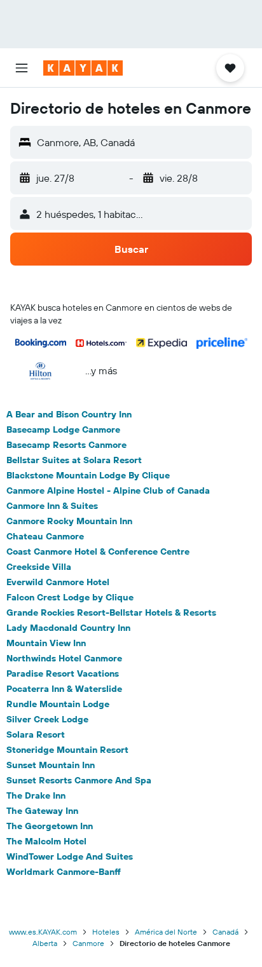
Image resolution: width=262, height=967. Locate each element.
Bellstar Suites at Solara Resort (74, 460)
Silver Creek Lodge (47, 719)
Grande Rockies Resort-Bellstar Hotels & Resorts (111, 612)
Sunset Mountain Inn (50, 765)
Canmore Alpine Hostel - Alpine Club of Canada (108, 490)
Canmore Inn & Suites (52, 505)
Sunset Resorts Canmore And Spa (78, 780)
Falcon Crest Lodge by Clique (70, 597)
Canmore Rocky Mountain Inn (69, 521)
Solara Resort (35, 734)
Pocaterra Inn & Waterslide (64, 688)
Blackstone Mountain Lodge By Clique (88, 475)
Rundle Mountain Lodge (57, 704)
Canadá (225, 932)
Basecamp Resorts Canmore (66, 444)
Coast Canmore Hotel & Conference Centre (98, 551)
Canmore (88, 943)
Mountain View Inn (46, 643)
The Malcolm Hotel (46, 841)
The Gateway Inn (42, 810)
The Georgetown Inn (49, 826)
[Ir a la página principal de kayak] (83, 68)
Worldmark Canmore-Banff (63, 871)
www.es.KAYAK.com (43, 932)
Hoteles (106, 932)
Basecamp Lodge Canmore (63, 429)
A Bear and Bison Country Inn (69, 414)
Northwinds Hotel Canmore (64, 658)
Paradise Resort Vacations (62, 673)
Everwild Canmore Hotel (57, 582)
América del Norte (166, 932)
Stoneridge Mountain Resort (67, 749)
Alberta (44, 943)
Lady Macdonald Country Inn (68, 627)
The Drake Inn (36, 795)
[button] (22, 68)
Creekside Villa (38, 566)
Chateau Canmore (45, 536)
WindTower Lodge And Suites (69, 856)
